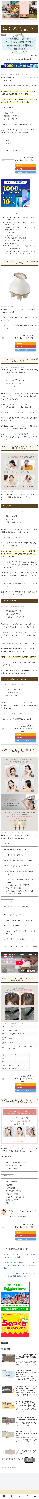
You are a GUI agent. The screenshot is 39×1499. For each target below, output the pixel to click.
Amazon (19, 165)
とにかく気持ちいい (12, 232)
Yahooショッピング (23, 172)
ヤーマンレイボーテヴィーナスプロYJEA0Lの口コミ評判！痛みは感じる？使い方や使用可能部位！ (19, 1265)
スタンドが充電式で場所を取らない (17, 238)
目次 (16, 213)
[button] (35, 730)
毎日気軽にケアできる (13, 235)
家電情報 (5, 1343)
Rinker (22, 162)
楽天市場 (19, 169)
